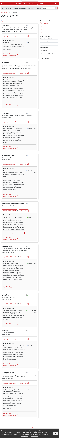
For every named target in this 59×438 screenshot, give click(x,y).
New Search (4, 12)
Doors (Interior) (45, 44)
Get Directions (45, 58)
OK (55, 433)
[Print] (55, 3)
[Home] (6, 3)
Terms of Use (34, 436)
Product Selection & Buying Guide (29, 3)
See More (13, 233)
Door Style (44, 27)
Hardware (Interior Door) (48, 41)
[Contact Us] (57, 3)
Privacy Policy (24, 436)
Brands (43, 33)
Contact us (44, 50)
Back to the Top (29, 427)
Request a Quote (31, 8)
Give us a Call (23, 36)
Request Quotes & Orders (48, 53)
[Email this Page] (53, 3)
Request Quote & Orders (9, 36)
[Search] (56, 8)
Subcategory (44, 23)
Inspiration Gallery (23, 8)
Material (43, 30)
